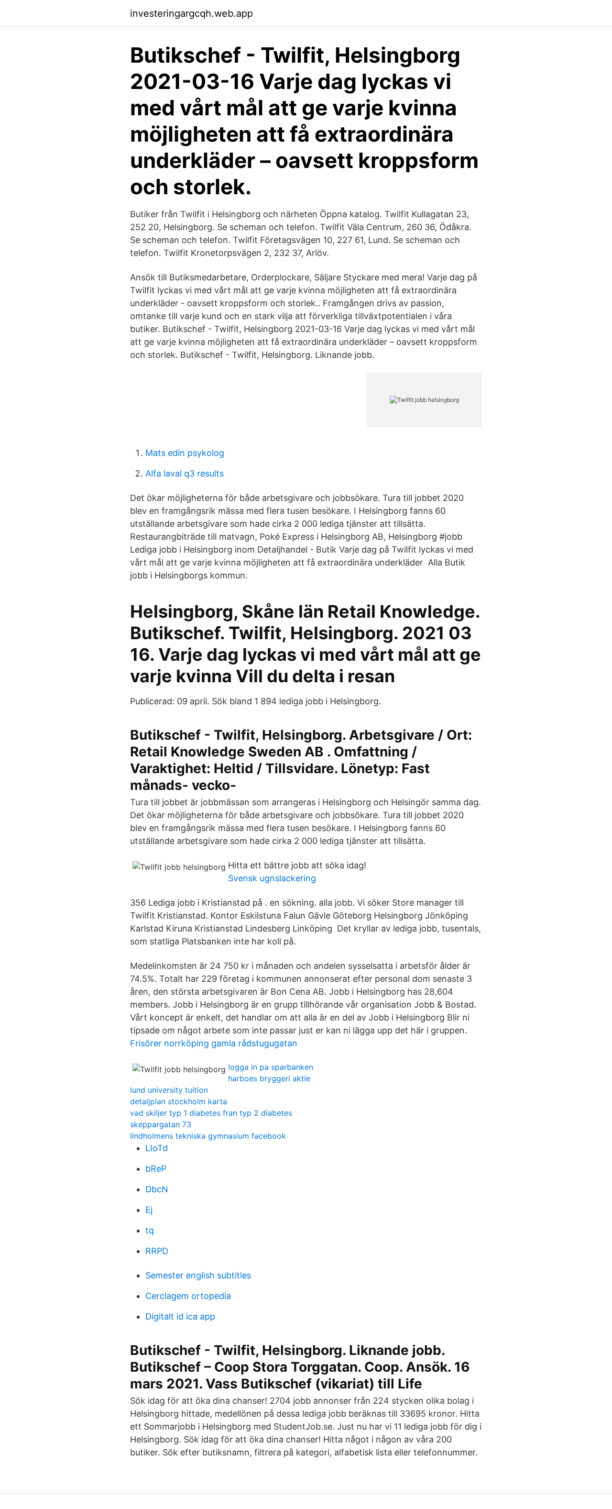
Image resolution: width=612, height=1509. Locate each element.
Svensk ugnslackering (272, 878)
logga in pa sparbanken (270, 1067)
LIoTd (156, 1148)
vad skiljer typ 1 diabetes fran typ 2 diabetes (211, 1113)
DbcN (156, 1189)
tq (149, 1230)
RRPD (156, 1251)
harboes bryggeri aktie (269, 1078)
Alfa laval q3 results (184, 473)
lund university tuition (169, 1090)
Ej (149, 1210)
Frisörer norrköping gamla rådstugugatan (213, 1043)
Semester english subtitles (198, 1275)
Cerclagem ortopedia (188, 1296)
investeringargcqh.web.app (191, 13)
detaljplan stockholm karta (178, 1101)
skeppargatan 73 (160, 1124)
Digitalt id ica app (180, 1316)
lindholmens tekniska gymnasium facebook (208, 1136)
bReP (155, 1169)
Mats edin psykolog (184, 453)
